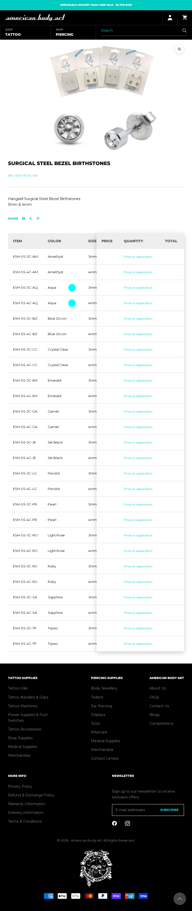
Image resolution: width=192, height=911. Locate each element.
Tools (95, 723)
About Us (158, 688)
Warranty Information (26, 804)
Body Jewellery (104, 688)
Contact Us (159, 706)
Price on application (138, 256)
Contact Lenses (104, 758)
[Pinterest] (38, 219)
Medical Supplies (22, 746)
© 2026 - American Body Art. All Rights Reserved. (96, 840)
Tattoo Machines (22, 706)
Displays (98, 714)
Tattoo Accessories (24, 729)
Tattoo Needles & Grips (28, 697)
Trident (97, 697)
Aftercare (99, 732)
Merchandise (19, 755)
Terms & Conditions (25, 821)
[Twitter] (30, 219)
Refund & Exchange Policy (31, 795)
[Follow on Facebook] (114, 823)
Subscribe (169, 810)
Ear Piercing (101, 706)
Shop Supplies (20, 738)
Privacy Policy (20, 786)
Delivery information (26, 812)
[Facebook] (23, 218)
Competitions (161, 723)
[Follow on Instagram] (127, 823)
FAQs (154, 697)
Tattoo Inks (18, 688)
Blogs (155, 714)
